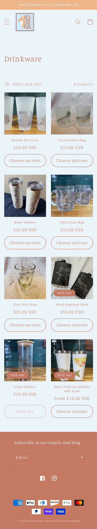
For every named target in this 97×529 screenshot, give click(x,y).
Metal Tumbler (25, 222)
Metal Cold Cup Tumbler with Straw (72, 389)
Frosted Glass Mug (72, 140)
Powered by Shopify (68, 521)
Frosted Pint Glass (25, 140)
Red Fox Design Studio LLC (41, 521)
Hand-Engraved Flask (72, 304)
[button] (7, 22)
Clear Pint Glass (25, 304)
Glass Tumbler (25, 387)
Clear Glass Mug (72, 222)
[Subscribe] (81, 457)
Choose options (25, 160)
